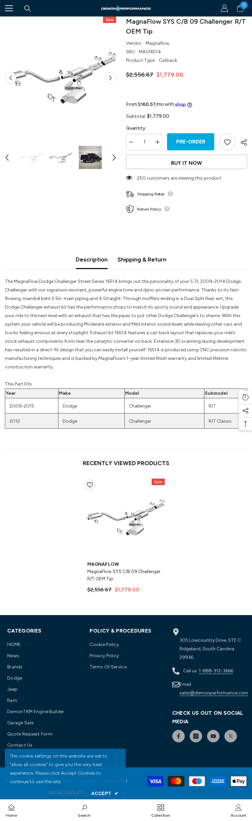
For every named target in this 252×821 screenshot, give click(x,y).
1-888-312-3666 (216, 671)
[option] (60, 78)
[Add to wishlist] (227, 142)
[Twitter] (230, 736)
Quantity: (136, 128)
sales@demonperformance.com (213, 693)
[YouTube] (213, 736)
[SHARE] (241, 142)
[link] (84, 810)
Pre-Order (190, 141)
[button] (10, 78)
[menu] (9, 8)
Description (92, 259)
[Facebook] (178, 736)
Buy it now (186, 163)
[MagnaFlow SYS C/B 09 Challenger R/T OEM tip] (126, 517)
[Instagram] (196, 736)
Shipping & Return (141, 259)
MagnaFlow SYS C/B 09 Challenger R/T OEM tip (123, 575)
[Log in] (224, 8)
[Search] (28, 8)
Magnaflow (157, 43)
